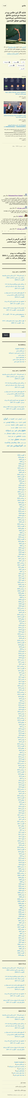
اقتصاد (16, 419)
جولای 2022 (21, 541)
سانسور (24, 433)
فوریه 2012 (21, 811)
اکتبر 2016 (21, 690)
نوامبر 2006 (21, 947)
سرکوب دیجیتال (11, 433)
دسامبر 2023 (21, 518)
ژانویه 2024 (21, 516)
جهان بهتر (12, 427)
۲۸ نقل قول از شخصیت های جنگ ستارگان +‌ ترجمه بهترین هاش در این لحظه (15, 93)
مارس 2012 (21, 809)
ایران (6, 419)
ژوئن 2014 (21, 750)
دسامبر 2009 (21, 867)
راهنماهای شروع (20, 357)
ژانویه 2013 (21, 787)
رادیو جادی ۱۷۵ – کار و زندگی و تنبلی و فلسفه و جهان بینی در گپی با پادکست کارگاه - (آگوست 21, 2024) (13, 278)
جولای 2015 (21, 722)
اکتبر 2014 (21, 742)
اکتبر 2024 (21, 496)
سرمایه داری (19, 433)
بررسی (16, 422)
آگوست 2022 (21, 539)
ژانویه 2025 (21, 490)
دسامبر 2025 (21, 468)
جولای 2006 (21, 955)
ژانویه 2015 (21, 735)
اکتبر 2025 (21, 472)
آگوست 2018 (21, 643)
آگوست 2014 (21, 746)
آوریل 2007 (21, 936)
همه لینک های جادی (19, 362)
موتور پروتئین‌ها (12, 47)
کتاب (24, 446)
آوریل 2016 (21, 703)
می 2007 (22, 934)
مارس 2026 (21, 466)
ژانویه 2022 (21, 554)
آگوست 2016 (21, 694)
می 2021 (22, 572)
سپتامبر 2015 (20, 718)
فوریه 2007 (21, 940)
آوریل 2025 (21, 485)
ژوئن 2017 (21, 673)
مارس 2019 (21, 628)
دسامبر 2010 (21, 841)
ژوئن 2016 (21, 699)
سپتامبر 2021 (20, 563)
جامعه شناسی (7, 425)
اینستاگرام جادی (20, 351)
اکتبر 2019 (21, 613)
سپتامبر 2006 (20, 951)
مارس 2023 (21, 537)
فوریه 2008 (21, 914)
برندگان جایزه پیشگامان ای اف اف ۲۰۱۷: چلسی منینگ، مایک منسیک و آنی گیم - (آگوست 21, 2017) (14, 286)
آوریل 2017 (21, 677)
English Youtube (19, 349)
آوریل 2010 (21, 858)
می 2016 (22, 701)
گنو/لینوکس (18, 445)
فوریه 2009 (21, 888)
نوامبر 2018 (21, 636)
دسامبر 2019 (21, 608)
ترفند (25, 425)
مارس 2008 (21, 912)
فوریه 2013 (21, 785)
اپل (9, 419)
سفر (5, 433)
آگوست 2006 (21, 953)
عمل (12, 436)
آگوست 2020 (21, 591)
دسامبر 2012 (21, 789)
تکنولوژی (21, 425)
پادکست (7, 442)
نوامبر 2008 (21, 895)
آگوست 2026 (21, 455)
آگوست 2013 (21, 772)
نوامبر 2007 (21, 921)
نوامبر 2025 (21, 470)
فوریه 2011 (21, 837)
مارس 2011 (21, 835)
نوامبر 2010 (21, 843)
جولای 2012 (21, 800)
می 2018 (22, 649)
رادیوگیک (8, 430)
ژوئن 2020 (21, 595)
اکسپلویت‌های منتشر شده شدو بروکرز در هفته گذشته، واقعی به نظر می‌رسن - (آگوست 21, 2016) (14, 295)
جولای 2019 (21, 619)
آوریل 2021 (21, 574)
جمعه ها (24, 427)
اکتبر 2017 (21, 664)
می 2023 (22, 533)
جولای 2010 (21, 852)
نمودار (12, 440)
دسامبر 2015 (21, 712)
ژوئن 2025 (21, 481)
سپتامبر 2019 (20, 615)
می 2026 (22, 462)
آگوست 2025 (21, 477)
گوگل (11, 446)
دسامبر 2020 (21, 582)
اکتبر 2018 (21, 638)
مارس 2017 (21, 679)
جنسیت (20, 427)
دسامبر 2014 (21, 738)
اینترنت (20, 422)
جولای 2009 (21, 878)
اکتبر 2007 (21, 923)
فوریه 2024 (21, 513)
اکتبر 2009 (21, 871)
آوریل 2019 (21, 626)
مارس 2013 (21, 783)
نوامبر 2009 (21, 869)
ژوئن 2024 (21, 505)
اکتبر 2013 (21, 768)
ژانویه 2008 (21, 916)
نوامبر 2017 (21, 662)
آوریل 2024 (21, 509)
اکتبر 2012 (21, 794)
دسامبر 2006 (21, 944)
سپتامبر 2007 (20, 925)
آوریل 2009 (21, 884)
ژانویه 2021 (21, 580)
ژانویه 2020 (21, 606)
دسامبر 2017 (21, 660)
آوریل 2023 (21, 535)
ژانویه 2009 (21, 891)
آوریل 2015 (21, 729)
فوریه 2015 (21, 733)
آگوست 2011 (21, 824)
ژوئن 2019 (21, 621)
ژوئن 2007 (21, 932)
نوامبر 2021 (21, 559)
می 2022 (22, 546)
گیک (8, 446)
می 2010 (22, 856)
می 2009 (22, 882)
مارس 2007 (21, 938)
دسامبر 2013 (21, 763)
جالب (17, 425)
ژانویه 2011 (21, 839)
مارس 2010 (21, 860)
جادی (24, 5)
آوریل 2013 (21, 781)
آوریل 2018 (21, 651)
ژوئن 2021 (21, 569)
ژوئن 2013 (21, 776)
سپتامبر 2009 (20, 873)
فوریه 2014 (21, 759)
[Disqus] (14, 170)
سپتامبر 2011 (20, 822)
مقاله (13, 146)
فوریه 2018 (21, 656)
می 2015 (22, 727)
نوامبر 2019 (21, 610)
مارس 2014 (21, 757)
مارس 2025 (21, 488)
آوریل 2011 (21, 832)
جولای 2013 (21, 774)
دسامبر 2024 (21, 492)
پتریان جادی (21, 355)
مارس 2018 (21, 654)
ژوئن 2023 (21, 531)
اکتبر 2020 (21, 587)
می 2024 (22, 507)
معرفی (16, 439)
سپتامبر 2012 (20, 796)
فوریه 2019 (21, 630)
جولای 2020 (21, 593)
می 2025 (22, 483)
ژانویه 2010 (21, 865)
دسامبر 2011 (21, 815)
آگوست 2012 (21, 798)
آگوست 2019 (21, 617)
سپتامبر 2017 (20, 666)
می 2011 (22, 830)
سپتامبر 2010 (20, 847)
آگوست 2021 (21, 565)
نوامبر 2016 (21, 688)
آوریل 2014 (21, 755)
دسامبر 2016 (21, 686)
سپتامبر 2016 (20, 692)
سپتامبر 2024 (20, 498)
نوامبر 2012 (21, 791)
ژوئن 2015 (21, 725)
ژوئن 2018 (21, 647)
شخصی (18, 436)
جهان (16, 427)
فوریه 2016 (21, 707)
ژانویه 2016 (21, 710)
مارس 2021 (21, 576)
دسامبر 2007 (21, 919)
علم (14, 436)
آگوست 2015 (21, 720)
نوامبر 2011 (21, 817)
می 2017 (22, 675)
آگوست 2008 (21, 901)
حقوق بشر (22, 430)
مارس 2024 (21, 511)
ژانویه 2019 (21, 632)
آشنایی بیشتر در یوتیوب (13, 54)
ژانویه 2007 (21, 942)
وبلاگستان (14, 443)
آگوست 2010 (21, 850)
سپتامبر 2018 (20, 641)
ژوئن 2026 (21, 460)
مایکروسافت (23, 440)
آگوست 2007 (21, 927)
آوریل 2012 (21, 807)
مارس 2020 (21, 602)
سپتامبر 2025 (20, 475)
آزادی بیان (24, 419)
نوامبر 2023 (21, 520)
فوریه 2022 (21, 552)
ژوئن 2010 (21, 854)
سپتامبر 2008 (20, 899)
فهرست (4, 5)
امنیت (12, 419)
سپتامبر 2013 (20, 770)
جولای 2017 (21, 671)
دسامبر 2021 (21, 557)
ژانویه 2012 (21, 813)
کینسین (24, 47)
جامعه (13, 425)
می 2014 (22, 753)
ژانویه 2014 (21, 761)
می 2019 (22, 623)
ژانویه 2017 (21, 684)
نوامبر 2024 (21, 494)
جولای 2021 (21, 567)
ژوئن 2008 (21, 906)
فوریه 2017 (21, 682)
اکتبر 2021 (21, 561)
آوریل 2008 (21, 910)
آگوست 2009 (21, 875)
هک (18, 442)
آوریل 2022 (21, 548)
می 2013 (22, 779)
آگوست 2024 (21, 501)
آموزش (20, 419)
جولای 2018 (21, 645)
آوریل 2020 (21, 600)
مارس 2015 (21, 731)
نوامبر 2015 (21, 714)
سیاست (24, 436)
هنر (9, 439)
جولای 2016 (21, 697)
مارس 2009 (21, 886)
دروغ (13, 431)
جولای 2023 (21, 529)
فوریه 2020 (21, 604)
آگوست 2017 (21, 669)
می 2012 (22, 804)
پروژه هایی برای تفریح (20, 1090)
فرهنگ (9, 436)
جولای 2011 (21, 826)
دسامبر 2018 (21, 634)
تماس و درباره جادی (20, 1086)
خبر (16, 430)
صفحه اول (23, 1082)
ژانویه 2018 (21, 658)
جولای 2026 (21, 457)
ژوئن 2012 (21, 802)
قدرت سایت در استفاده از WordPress (15, 1095)
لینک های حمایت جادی (18, 360)
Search (24, 332)
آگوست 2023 (21, 526)
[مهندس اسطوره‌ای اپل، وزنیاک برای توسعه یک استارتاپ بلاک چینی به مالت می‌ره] (15, 107)
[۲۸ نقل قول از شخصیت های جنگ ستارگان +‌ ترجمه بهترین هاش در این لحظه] (15, 84)
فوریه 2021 (21, 578)
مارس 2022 (21, 550)
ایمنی (24, 422)
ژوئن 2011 (21, 828)
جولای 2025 (21, 479)
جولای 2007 (21, 929)
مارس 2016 (21, 705)
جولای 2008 (21, 904)
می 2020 (22, 597)
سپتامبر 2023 (20, 524)
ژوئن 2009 (21, 880)
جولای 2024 (21, 503)
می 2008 (22, 908)
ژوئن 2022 (21, 544)
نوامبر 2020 (21, 585)
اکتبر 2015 (21, 716)
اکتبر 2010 (21, 845)
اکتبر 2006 (21, 949)
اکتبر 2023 (21, 522)
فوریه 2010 (21, 863)
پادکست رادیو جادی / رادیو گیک (16, 353)
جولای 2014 (21, 748)
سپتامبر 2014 (20, 744)
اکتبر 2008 (21, 897)
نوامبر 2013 (21, 766)
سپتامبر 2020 (20, 589)
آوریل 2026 (21, 464)
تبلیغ (4, 422)
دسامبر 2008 (21, 893)
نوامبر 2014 (21, 740)
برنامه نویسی (10, 422)
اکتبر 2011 (21, 819)
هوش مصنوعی (23, 442)
